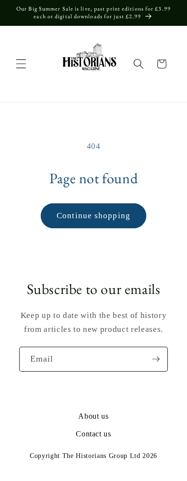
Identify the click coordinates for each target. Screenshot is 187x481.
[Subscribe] (155, 359)
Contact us (93, 434)
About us (93, 416)
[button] (21, 63)
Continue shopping (93, 215)
